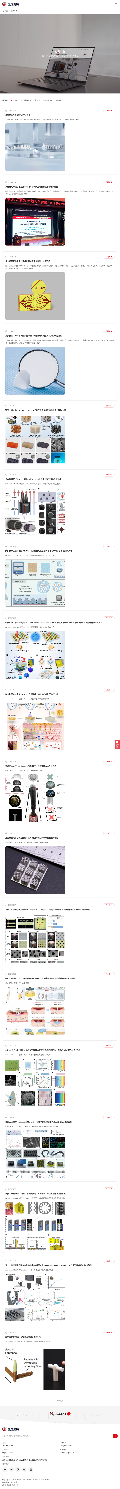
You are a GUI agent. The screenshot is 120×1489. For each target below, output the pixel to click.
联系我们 (61, 1413)
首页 (7, 11)
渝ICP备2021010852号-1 (10, 1485)
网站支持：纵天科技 (9, 1482)
